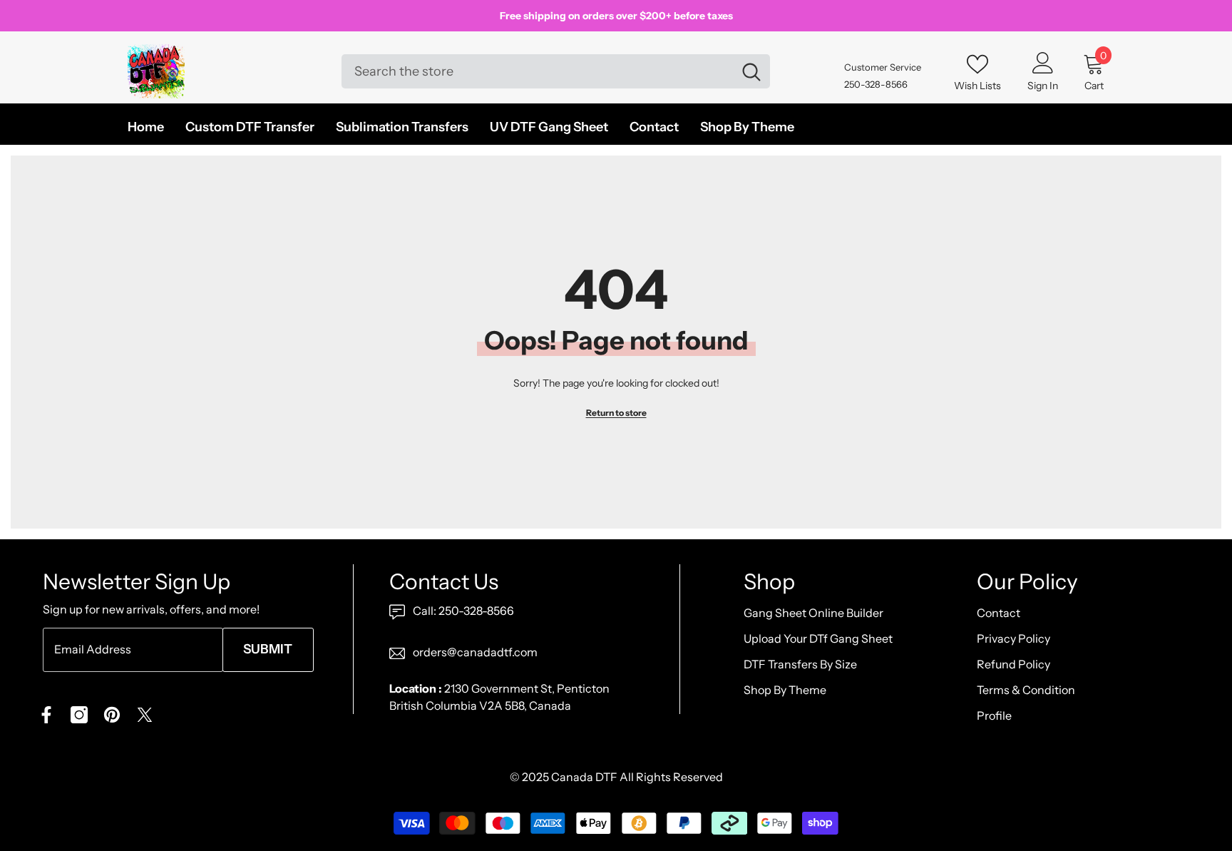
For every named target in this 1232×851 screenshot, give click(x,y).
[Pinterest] (112, 715)
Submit (267, 649)
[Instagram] (79, 715)
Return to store (616, 412)
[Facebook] (46, 715)
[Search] (556, 71)
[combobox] (537, 71)
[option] (616, 15)
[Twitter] (145, 715)
